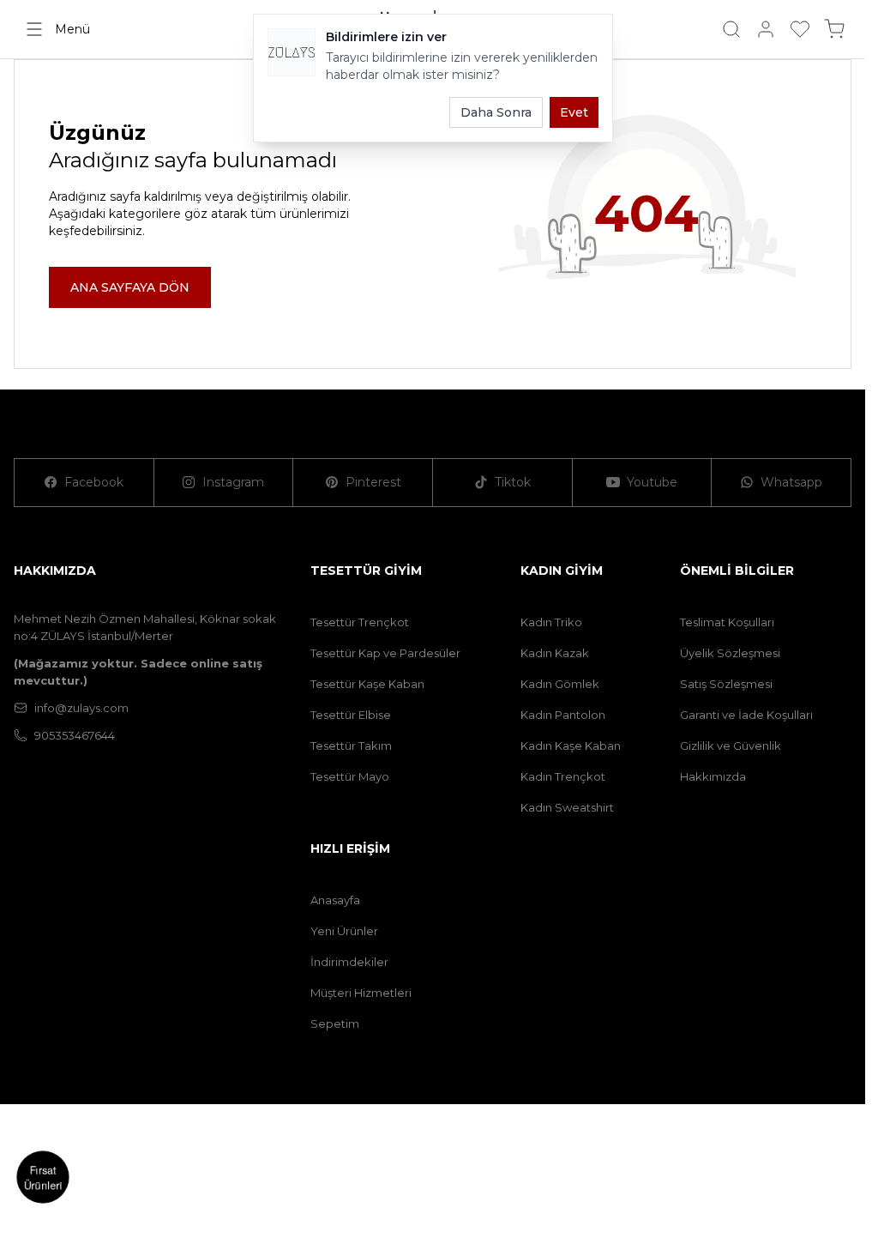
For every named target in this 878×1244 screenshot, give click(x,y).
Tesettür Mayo (349, 776)
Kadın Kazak (554, 653)
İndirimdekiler (349, 962)
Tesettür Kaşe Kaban (367, 684)
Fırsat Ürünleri (43, 1177)
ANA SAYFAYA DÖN (129, 287)
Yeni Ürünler (344, 931)
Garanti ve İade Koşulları (746, 715)
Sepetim (334, 1023)
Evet (574, 112)
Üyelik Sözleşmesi (730, 653)
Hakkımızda (713, 776)
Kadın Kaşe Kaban (570, 745)
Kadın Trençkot (562, 776)
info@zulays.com (81, 708)
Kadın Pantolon (562, 715)
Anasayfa (335, 900)
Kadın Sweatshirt (567, 807)
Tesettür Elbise (350, 715)
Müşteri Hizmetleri (361, 992)
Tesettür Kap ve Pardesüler (385, 653)
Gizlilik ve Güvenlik (730, 745)
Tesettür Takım (351, 745)
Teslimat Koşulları (727, 622)
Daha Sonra (496, 112)
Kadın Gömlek (559, 684)
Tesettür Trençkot (359, 622)
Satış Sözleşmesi (726, 684)
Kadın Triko (551, 622)
